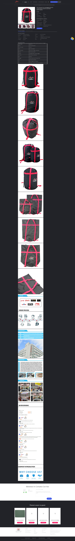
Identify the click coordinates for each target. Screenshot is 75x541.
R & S (42, 531)
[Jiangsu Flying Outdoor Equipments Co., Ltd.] (24, 492)
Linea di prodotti (44, 532)
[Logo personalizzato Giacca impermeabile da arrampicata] (43, 513)
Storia (34, 530)
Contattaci (39, 28)
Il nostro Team (35, 532)
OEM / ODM (43, 530)
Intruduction (35, 533)
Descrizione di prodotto (29, 30)
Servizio (35, 531)
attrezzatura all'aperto (28, 532)
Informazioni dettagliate (21, 30)
